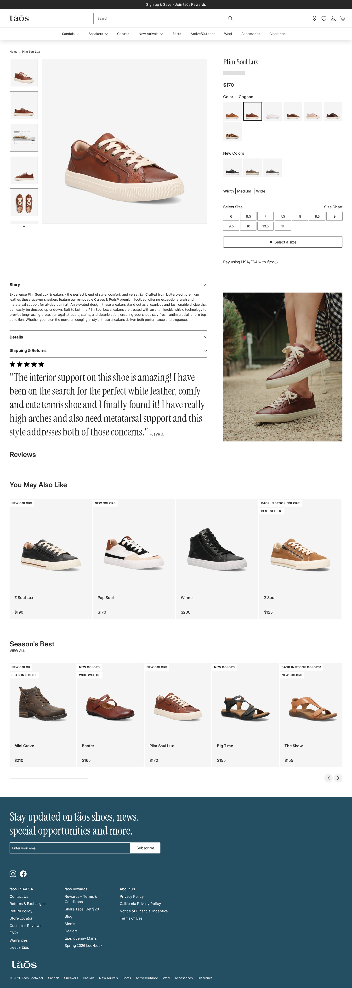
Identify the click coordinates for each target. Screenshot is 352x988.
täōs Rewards (76, 889)
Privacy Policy (132, 896)
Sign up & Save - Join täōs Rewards (176, 4)
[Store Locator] (314, 18)
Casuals (123, 34)
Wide (260, 191)
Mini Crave (24, 745)
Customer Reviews (25, 925)
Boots (176, 34)
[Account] (333, 18)
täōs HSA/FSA (21, 889)
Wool (228, 34)
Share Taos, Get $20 (82, 909)
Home (13, 51)
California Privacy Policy (140, 903)
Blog (68, 916)
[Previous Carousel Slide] (328, 778)
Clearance (277, 34)
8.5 (317, 216)
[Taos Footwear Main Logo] (19, 18)
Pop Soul (106, 597)
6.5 (248, 216)
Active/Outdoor (203, 34)
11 (282, 226)
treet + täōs (19, 947)
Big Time (225, 745)
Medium (244, 191)
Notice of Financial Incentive (144, 911)
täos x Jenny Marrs (81, 938)
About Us (127, 889)
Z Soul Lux (23, 597)
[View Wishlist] (324, 18)
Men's (70, 923)
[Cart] (342, 18)
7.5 (283, 216)
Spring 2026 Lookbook (83, 945)
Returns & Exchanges (27, 903)
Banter (88, 745)
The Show (293, 745)
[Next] (24, 225)
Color (238, 96)
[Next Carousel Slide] (338, 778)
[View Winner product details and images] (217, 540)
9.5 (231, 226)
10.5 (265, 226)
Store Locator (21, 918)
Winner (187, 597)
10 (248, 226)
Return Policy (21, 911)
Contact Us (19, 896)
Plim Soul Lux (161, 745)
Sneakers (96, 34)
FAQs (14, 933)
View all (17, 651)
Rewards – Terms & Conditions (81, 899)
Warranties (19, 940)
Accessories (250, 34)
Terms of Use (131, 918)
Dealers (71, 931)
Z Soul (269, 597)
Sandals (68, 34)
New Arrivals (149, 34)
